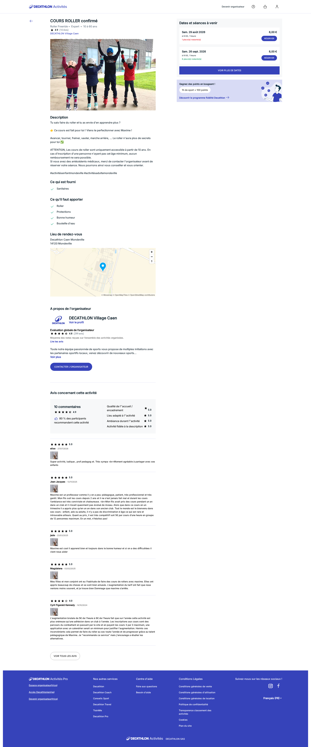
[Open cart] (265, 6)
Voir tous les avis (65, 656)
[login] (277, 6)
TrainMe (97, 710)
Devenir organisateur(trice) (43, 698)
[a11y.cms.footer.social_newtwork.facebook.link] (278, 686)
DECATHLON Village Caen (64, 33)
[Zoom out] (151, 256)
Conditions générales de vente (195, 686)
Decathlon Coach (102, 692)
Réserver (269, 38)
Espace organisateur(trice (43, 685)
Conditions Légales (191, 678)
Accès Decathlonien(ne (41, 692)
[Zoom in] (151, 252)
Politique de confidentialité (193, 704)
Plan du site (185, 725)
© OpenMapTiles (120, 294)
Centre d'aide (144, 678)
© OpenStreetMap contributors (141, 294)
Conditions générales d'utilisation (197, 692)
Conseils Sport (101, 698)
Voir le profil (76, 322)
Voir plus (55, 357)
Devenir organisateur (233, 6)
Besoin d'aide (143, 692)
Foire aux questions (146, 686)
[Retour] (31, 21)
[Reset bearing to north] (151, 261)
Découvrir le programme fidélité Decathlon (202, 97)
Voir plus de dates (229, 70)
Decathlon (98, 686)
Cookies (183, 719)
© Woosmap (106, 294)
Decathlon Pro (100, 716)
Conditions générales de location (196, 698)
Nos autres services (105, 678)
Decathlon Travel (102, 704)
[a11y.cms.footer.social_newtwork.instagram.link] (270, 686)
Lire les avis (56, 341)
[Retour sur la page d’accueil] (48, 6)
